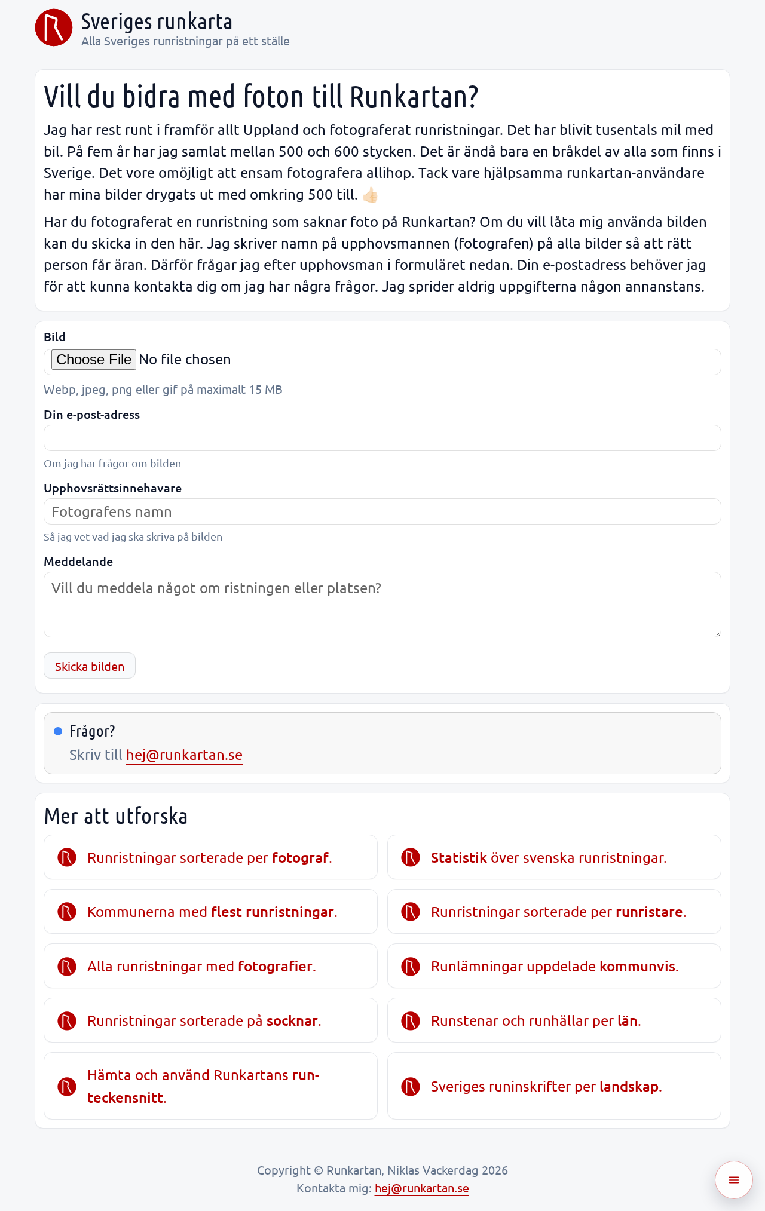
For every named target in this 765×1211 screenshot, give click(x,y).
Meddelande (78, 561)
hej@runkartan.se (184, 754)
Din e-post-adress (92, 414)
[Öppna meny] (734, 1180)
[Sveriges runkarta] (54, 27)
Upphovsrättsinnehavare (113, 488)
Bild (55, 337)
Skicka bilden (89, 665)
